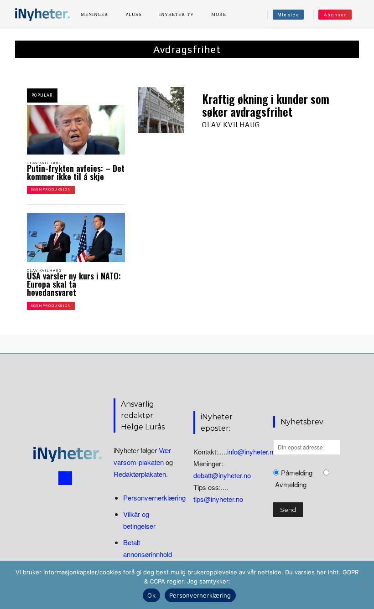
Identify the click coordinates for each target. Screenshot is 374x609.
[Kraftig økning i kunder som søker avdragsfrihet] (161, 110)
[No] (362, 584)
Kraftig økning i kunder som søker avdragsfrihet (265, 105)
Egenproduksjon (51, 189)
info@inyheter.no (252, 451)
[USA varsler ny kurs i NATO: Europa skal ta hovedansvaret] (76, 237)
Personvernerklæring (154, 497)
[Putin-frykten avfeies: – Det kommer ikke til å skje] (76, 130)
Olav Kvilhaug (44, 163)
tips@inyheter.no (218, 499)
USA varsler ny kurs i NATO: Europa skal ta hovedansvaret (74, 284)
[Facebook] (65, 478)
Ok (151, 595)
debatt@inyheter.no (222, 475)
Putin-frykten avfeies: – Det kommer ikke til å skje (76, 172)
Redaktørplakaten (140, 474)
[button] (361, 14)
